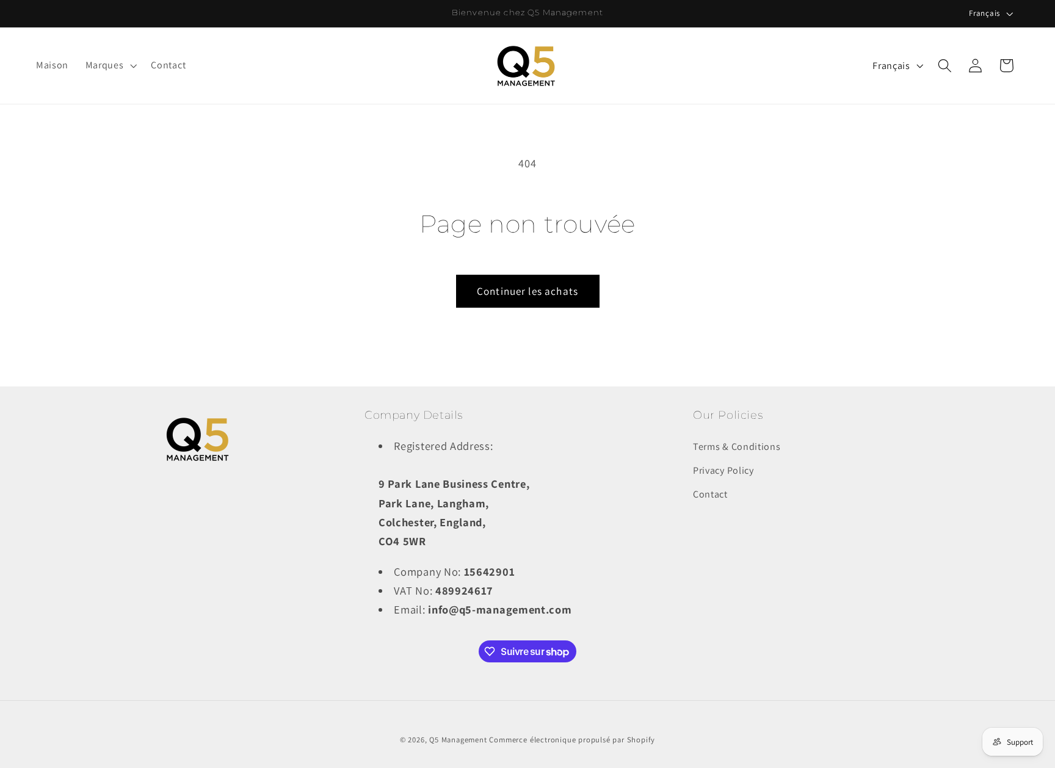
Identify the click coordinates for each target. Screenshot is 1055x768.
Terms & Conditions (736, 446)
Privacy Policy (723, 470)
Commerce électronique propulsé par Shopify (572, 739)
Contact (710, 494)
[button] (110, 66)
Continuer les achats (527, 291)
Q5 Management (458, 739)
